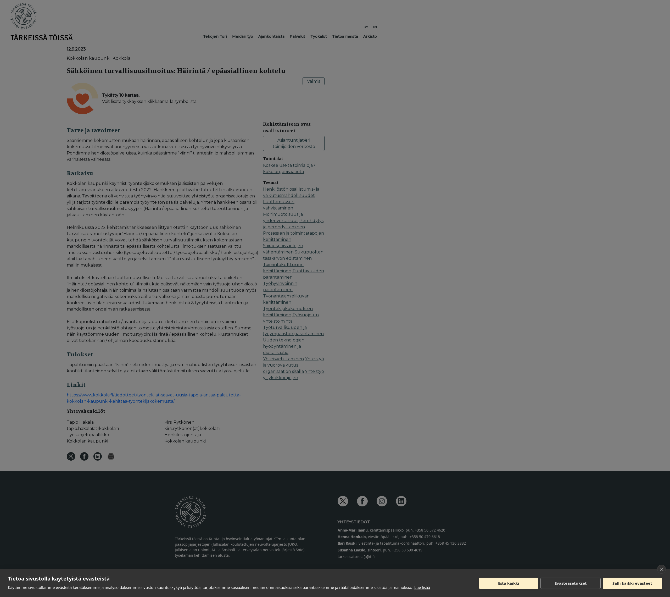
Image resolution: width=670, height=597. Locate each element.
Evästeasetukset (571, 583)
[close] (661, 569)
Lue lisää (422, 587)
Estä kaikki (508, 583)
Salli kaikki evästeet (632, 583)
